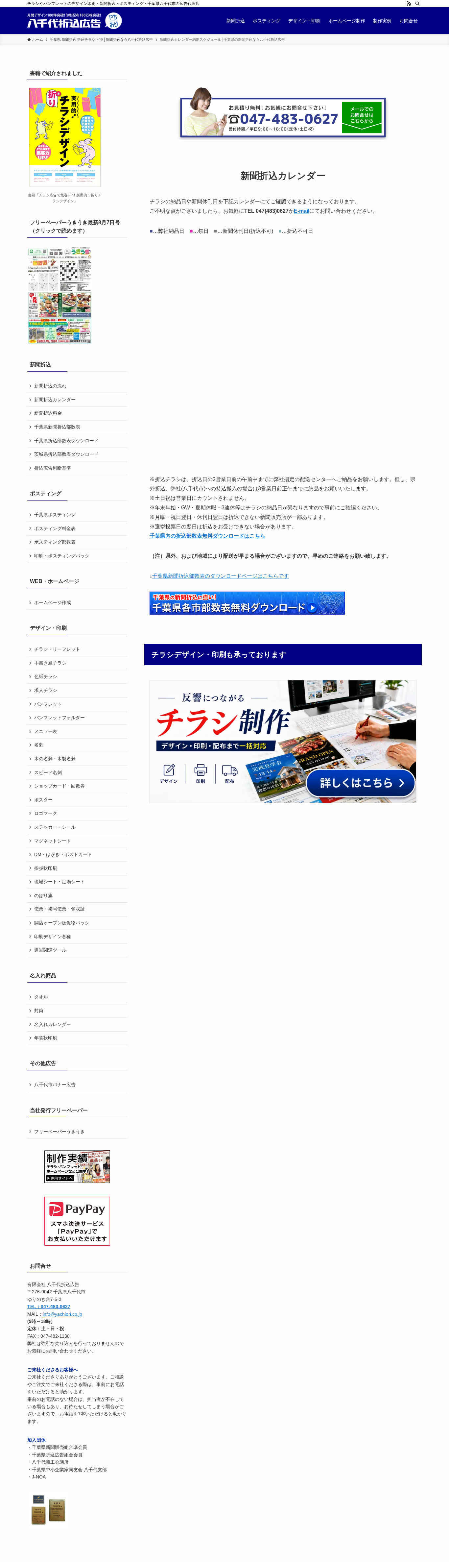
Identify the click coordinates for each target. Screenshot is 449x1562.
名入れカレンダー (52, 1024)
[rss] (409, 3)
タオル (41, 996)
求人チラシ (45, 690)
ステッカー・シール (55, 827)
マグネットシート (52, 840)
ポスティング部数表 (55, 542)
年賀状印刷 (45, 1037)
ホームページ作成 (52, 602)
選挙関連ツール (50, 950)
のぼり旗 (43, 895)
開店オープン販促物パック (61, 922)
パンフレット (48, 704)
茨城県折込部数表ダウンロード (66, 454)
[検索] (417, 3)
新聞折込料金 (48, 413)
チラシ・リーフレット (57, 649)
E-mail (301, 211)
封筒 (38, 1010)
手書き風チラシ (50, 663)
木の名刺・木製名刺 (55, 758)
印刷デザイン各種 (52, 936)
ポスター (43, 799)
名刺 (38, 744)
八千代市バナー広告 (55, 1084)
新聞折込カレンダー (55, 399)
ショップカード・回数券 (59, 786)
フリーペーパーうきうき (59, 1131)
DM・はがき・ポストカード (63, 854)
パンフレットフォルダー (59, 717)
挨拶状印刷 (45, 868)
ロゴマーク (45, 813)
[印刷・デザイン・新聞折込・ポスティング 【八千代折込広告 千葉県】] (74, 20)
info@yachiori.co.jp (62, 1314)
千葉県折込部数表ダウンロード (66, 440)
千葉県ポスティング (55, 514)
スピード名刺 (48, 772)
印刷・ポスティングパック (61, 555)
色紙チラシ (45, 676)
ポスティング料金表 (55, 528)
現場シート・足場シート (59, 881)
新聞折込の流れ (50, 385)
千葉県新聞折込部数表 (57, 426)
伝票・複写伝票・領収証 (59, 909)
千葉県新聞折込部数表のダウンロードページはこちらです (220, 576)
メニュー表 (45, 731)
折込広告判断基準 (52, 468)
